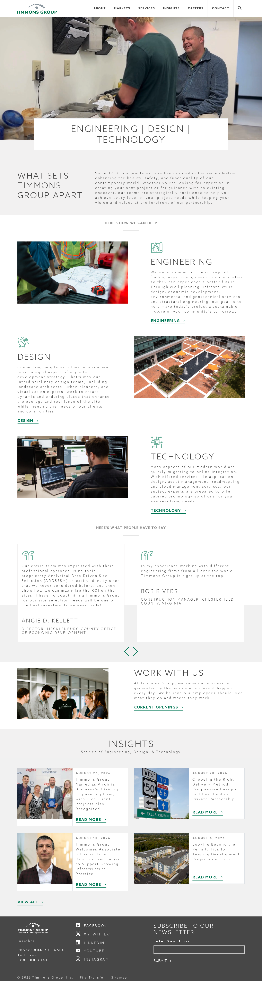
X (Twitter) (97, 934)
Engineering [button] (165, 320)
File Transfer (92, 977)
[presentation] (127, 651)
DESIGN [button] (25, 420)
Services (146, 8)
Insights (171, 8)
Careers (195, 8)
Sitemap (119, 977)
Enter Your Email (172, 941)
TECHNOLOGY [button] (166, 510)
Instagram (96, 959)
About (100, 8)
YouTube (94, 951)
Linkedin (94, 943)
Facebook (95, 926)
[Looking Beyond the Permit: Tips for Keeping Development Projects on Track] (161, 858)
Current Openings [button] (156, 707)
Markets (122, 8)
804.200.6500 (49, 950)
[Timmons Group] (36, 9)
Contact (220, 8)
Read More (88, 819)
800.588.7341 (32, 960)
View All (28, 902)
